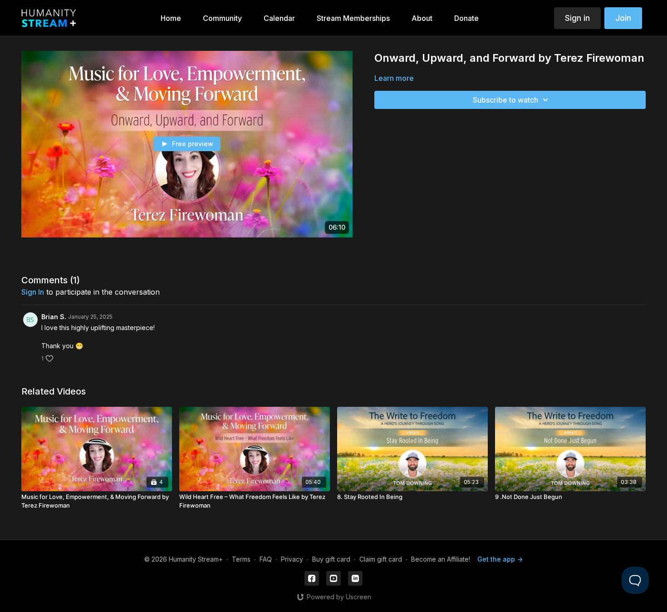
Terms (241, 559)
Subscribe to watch (505, 99)
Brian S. (53, 317)
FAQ (266, 559)
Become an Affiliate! (440, 559)
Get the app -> (500, 559)
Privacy (292, 559)
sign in (32, 291)
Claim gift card (380, 559)
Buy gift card (331, 559)
